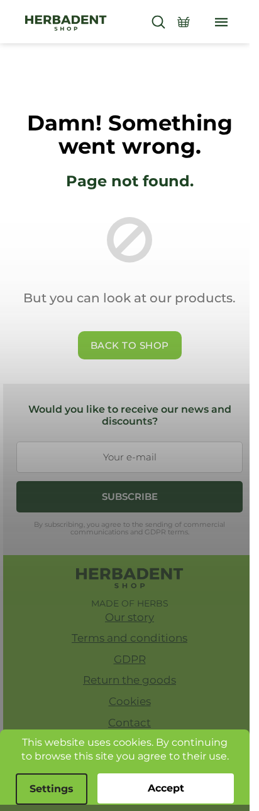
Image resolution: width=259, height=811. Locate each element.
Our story (129, 617)
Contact (129, 722)
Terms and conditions (129, 638)
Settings (52, 789)
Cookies (130, 701)
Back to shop (130, 345)
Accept (166, 788)
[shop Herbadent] (130, 578)
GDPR (130, 659)
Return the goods (129, 680)
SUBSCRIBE (130, 496)
